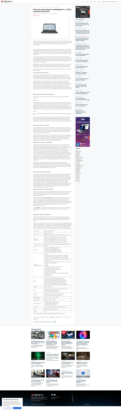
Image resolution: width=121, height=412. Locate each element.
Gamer (99, 1)
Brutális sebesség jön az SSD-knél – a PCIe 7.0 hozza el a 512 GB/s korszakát (82, 24)
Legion (77, 169)
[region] (12, 404)
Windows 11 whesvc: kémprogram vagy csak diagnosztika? (81, 112)
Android (77, 151)
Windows (77, 180)
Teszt (87, 1)
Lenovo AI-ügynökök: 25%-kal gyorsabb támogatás (37, 380)
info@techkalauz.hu (38, 400)
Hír (81, 1)
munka (47, 317)
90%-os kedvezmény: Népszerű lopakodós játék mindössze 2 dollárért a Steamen (82, 39)
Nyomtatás (78, 173)
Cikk (84, 1)
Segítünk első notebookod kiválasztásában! (109, 1)
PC (76, 174)
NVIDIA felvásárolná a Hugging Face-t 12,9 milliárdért (38, 363)
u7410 (66, 317)
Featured (77, 159)
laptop (38, 317)
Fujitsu (35, 317)
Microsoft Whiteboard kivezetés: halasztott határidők (81, 381)
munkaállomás (51, 317)
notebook (56, 317)
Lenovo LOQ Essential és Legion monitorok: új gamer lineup (67, 373)
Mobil (95, 1)
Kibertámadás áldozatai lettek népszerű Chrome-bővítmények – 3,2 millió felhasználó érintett (83, 32)
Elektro (77, 156)
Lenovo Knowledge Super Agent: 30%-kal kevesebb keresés (81, 86)
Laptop (91, 1)
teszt (61, 317)
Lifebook (42, 317)
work (70, 317)
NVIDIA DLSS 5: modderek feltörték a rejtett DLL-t (81, 363)
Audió (77, 154)
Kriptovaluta (78, 166)
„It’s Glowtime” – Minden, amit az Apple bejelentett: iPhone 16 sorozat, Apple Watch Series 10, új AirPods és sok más (83, 344)
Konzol (77, 164)
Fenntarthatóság (79, 160)
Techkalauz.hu (44, 13)
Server (77, 175)
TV (76, 179)
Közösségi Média (79, 165)
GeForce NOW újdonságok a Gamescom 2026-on (67, 363)
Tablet (77, 177)
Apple (77, 152)
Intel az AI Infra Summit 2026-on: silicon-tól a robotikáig (52, 355)
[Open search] (119, 2)
